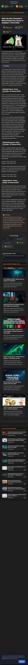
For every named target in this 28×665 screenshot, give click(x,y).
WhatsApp (20, 242)
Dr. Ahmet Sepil (9, 27)
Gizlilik (3, 658)
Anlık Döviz (3, 12)
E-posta (7, 246)
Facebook (20, 239)
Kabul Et (22, 661)
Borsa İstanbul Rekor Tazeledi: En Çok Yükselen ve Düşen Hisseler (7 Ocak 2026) (13, 331)
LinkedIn (7, 242)
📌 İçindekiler (6, 66)
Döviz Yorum (9, 12)
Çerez (22, 657)
